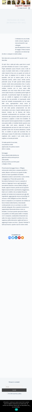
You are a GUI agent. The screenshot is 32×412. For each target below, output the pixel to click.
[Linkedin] (16, 237)
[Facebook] (9, 237)
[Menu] (29, 4)
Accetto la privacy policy (14, 393)
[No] (30, 406)
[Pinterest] (19, 237)
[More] (22, 237)
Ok (16, 409)
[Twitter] (12, 237)
